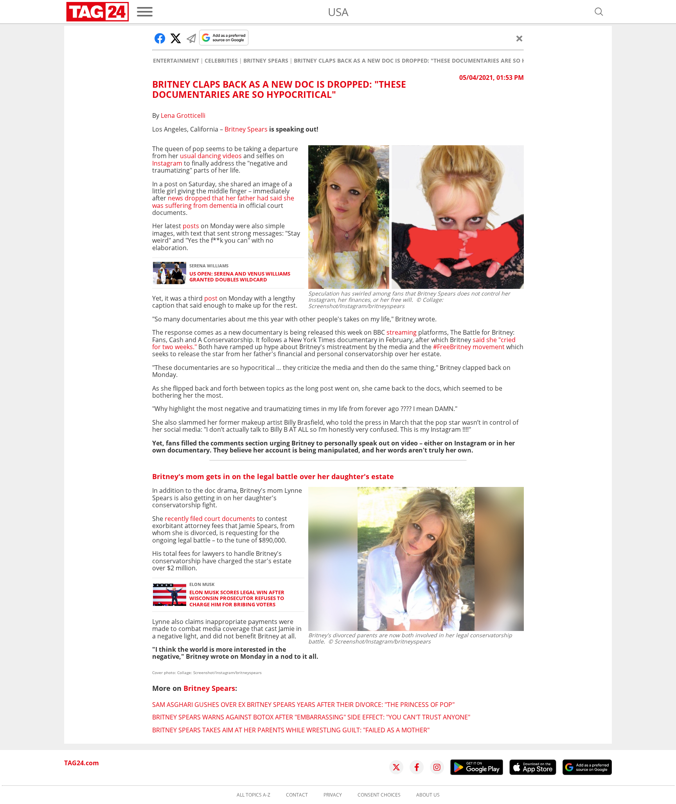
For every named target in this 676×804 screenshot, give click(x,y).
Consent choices (379, 795)
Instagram (167, 163)
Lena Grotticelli (183, 115)
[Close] (519, 38)
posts (192, 226)
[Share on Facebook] (160, 38)
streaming (402, 332)
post (211, 298)
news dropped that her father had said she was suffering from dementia (223, 201)
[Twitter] (396, 767)
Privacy (333, 795)
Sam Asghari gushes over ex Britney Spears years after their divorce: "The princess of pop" (303, 704)
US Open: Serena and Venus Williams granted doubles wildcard (239, 277)
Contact (297, 795)
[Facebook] (417, 767)
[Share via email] (191, 38)
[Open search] (599, 12)
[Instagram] (437, 767)
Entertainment (176, 61)
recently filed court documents (210, 518)
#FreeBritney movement (469, 347)
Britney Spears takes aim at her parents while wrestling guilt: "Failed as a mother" (291, 730)
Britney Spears (265, 61)
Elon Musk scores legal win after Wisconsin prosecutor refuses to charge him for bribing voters (236, 598)
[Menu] (144, 11)
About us (428, 795)
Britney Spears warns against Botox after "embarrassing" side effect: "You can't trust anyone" (311, 717)
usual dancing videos (211, 155)
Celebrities (221, 61)
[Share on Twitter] (175, 38)
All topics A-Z (253, 795)
